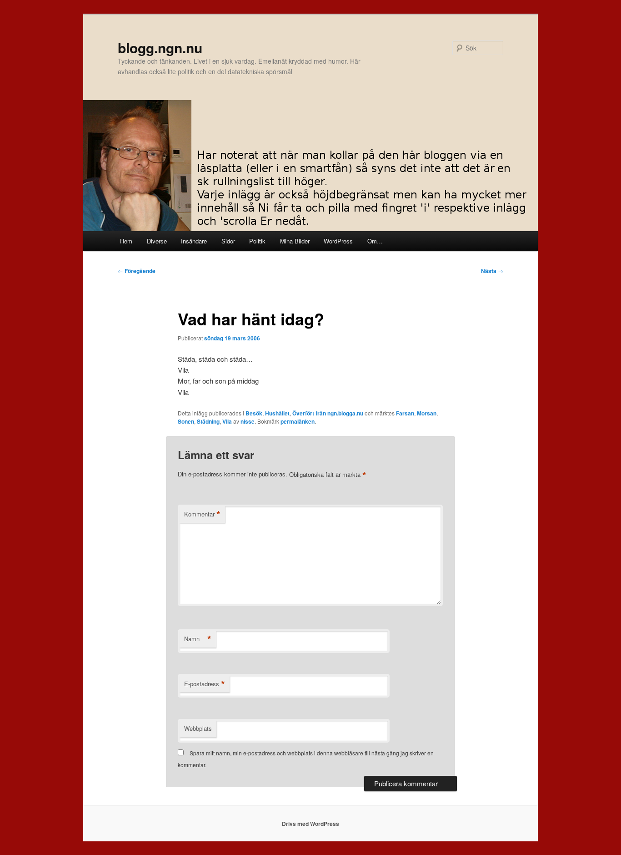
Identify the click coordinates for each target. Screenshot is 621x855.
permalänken (297, 421)
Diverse (157, 241)
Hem (126, 241)
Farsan (405, 413)
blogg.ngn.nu (160, 47)
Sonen (186, 421)
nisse (247, 421)
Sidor (228, 241)
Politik (257, 241)
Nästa (492, 271)
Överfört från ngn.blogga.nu (327, 413)
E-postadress (204, 684)
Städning (208, 421)
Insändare (194, 241)
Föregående (136, 271)
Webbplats (198, 728)
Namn (197, 639)
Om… (375, 241)
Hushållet (277, 413)
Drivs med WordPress (310, 824)
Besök (253, 413)
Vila (227, 421)
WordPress (338, 241)
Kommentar (202, 514)
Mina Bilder (295, 241)
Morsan (426, 413)
